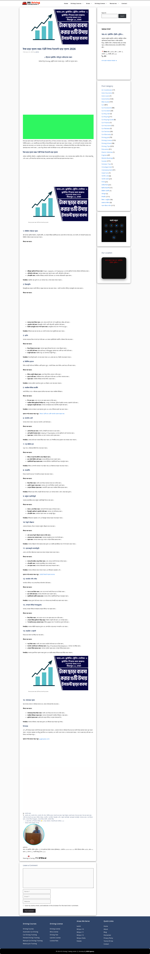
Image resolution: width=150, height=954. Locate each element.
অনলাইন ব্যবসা (28, 813)
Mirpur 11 (80, 932)
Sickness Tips (106, 164)
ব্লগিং (59, 817)
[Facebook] (111, 225)
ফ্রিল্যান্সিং (56, 817)
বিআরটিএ (104, 197)
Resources (113, 3)
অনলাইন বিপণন (34, 815)
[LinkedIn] (122, 231)
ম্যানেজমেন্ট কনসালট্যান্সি (74, 817)
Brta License (54, 932)
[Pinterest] (116, 231)
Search (104, 13)
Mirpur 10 (80, 929)
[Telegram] (106, 231)
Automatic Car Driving (30, 932)
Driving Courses (76, 3)
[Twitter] (116, 225)
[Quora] (114, 237)
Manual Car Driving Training (33, 941)
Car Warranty (106, 134)
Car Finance (106, 123)
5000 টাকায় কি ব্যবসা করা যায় (47, 574)
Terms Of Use (108, 941)
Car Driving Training (30, 935)
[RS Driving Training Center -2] (31, 3)
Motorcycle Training (30, 944)
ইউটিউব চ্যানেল (50, 815)
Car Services (106, 131)
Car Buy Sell (106, 114)
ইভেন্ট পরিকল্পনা (65, 815)
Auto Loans (105, 96)
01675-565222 (112, 56)
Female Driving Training (31, 938)
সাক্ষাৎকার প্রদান (83, 817)
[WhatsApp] (106, 225)
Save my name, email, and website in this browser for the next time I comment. (51, 906)
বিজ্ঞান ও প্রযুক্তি (106, 200)
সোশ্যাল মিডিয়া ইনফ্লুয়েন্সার (31, 819)
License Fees (54, 941)
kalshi (79, 926)
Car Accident (106, 111)
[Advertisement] (58, 76)
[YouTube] (111, 231)
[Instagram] (122, 225)
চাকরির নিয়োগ (105, 185)
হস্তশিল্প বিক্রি (51, 819)
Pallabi (79, 941)
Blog (105, 932)
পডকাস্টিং (46, 817)
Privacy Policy (108, 938)
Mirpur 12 (80, 935)
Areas (88, 3)
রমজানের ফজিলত (106, 203)
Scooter (104, 161)
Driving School (106, 143)
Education (105, 149)
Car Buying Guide (108, 120)
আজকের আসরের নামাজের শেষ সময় (32, 823)
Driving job (105, 137)
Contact (124, 3)
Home (66, 3)
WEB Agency (90, 951)
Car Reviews (106, 128)
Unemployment (107, 170)
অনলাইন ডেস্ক (105, 176)
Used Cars (105, 173)
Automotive (106, 99)
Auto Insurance (107, 93)
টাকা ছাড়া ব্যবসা (78, 815)
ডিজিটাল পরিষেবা (40, 817)
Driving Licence (107, 140)
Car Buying (105, 117)
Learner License (55, 938)
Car (103, 105)
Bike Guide (105, 102)
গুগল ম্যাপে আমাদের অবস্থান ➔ (109, 61)
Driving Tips (106, 146)
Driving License (100, 3)
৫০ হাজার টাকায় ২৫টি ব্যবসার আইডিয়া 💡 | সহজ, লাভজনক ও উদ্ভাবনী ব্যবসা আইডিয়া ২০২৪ (44, 821)
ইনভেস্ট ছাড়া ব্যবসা (58, 815)
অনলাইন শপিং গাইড (42, 815)
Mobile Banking (107, 158)
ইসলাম (103, 182)
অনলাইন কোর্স (27, 815)
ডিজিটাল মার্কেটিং (105, 191)
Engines (104, 155)
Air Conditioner (107, 90)
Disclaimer (107, 935)
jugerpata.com (44, 739)
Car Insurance (106, 125)
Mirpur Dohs (81, 938)
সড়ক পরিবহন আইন (106, 205)
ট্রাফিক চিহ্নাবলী (105, 188)
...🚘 (28, 856)
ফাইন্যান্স (104, 194)
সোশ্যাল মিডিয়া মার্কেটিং (42, 819)
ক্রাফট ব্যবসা (71, 815)
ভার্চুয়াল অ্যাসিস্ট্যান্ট (65, 817)
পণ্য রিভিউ (50, 817)
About (106, 929)
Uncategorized (107, 167)
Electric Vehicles (107, 152)
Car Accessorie (106, 108)
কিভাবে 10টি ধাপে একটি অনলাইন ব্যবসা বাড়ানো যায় (52, 414)
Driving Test (54, 935)
